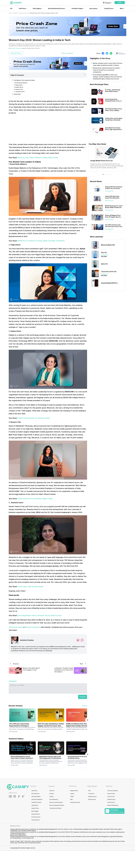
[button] (120, 2)
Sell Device (72, 786)
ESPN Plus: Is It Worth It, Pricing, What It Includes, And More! (41, 241)
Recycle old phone (32, 627)
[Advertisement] (48, 128)
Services (33, 786)
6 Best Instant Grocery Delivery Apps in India (35, 499)
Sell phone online (16, 627)
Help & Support (92, 786)
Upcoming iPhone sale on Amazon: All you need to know (39, 615)
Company (51, 786)
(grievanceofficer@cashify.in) (18, 835)
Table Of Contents (17, 75)
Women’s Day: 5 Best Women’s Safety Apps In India (38, 158)
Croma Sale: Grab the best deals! (30, 586)
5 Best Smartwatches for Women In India (34, 418)
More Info (109, 786)
